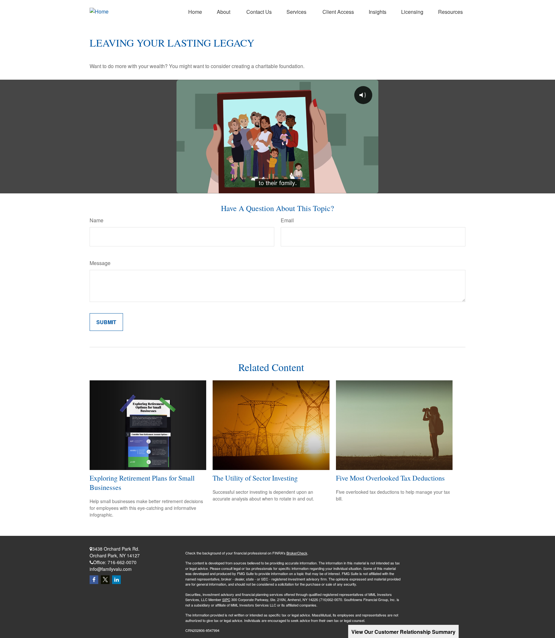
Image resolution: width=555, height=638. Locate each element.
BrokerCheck (296, 552)
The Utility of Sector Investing (255, 478)
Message (100, 263)
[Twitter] (105, 579)
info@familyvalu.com (111, 569)
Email (287, 220)
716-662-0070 (122, 562)
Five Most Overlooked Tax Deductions (390, 478)
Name (96, 220)
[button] (195, 11)
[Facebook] (94, 579)
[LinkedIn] (116, 579)
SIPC (226, 599)
